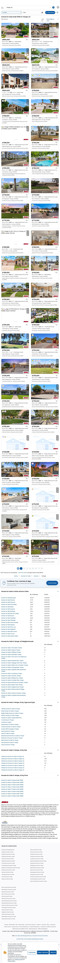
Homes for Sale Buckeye (8, 611)
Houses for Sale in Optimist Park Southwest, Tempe (13, 670)
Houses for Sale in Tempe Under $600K (12, 791)
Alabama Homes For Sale (8, 854)
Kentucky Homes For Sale (36, 856)
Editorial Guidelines (43, 929)
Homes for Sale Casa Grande (9, 622)
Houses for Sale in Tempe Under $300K (12, 784)
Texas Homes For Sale (7, 909)
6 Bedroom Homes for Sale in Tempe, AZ (12, 767)
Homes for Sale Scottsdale (9, 604)
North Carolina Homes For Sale (38, 876)
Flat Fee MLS (12, 924)
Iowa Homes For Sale (7, 876)
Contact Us (52, 924)
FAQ (16, 924)
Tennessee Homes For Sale (9, 907)
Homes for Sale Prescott (8, 602)
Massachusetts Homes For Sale (38, 861)
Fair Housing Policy (24, 926)
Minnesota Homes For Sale (37, 867)
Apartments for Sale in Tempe (9, 724)
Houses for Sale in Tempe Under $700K (12, 793)
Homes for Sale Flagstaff (8, 629)
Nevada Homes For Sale (8, 891)
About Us (44, 924)
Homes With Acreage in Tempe (10, 729)
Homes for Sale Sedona (8, 625)
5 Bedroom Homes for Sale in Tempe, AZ (12, 765)
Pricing (6, 924)
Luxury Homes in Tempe (8, 744)
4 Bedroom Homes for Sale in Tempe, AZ (12, 763)
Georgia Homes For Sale (8, 874)
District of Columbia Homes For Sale (11, 867)
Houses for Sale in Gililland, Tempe (11, 652)
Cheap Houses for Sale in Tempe (10, 709)
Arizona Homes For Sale (8, 858)
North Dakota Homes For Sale (37, 879)
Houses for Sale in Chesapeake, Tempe (12, 667)
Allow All (53, 952)
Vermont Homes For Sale (8, 914)
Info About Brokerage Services (23, 935)
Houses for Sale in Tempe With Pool (11, 718)
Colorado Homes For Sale (8, 863)
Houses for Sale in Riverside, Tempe (11, 654)
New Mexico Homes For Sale (9, 889)
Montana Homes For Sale (36, 874)
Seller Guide (21, 924)
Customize (32, 952)
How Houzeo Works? (30, 924)
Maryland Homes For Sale (36, 863)
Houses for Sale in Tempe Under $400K (12, 787)
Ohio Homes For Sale (7, 896)
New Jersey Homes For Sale (9, 887)
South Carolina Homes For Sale (9, 905)
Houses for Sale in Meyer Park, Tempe (12, 684)
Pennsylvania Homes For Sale (9, 900)
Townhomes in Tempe (7, 720)
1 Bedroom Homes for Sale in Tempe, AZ (12, 756)
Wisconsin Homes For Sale (8, 918)
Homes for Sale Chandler (8, 620)
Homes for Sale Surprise (8, 609)
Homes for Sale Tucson (8, 634)
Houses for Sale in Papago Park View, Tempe (14, 663)
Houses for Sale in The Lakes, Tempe (11, 648)
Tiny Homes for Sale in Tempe (9, 742)
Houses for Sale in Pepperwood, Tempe (12, 687)
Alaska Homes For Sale (7, 852)
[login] (58, 7)
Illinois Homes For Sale (36, 849)
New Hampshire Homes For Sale (38, 881)
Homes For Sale (25, 576)
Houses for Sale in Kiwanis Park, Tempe (12, 660)
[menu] (2, 7)
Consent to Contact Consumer (48, 926)
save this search (22, 572)
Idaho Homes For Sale (7, 879)
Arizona (36, 576)
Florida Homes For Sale (7, 872)
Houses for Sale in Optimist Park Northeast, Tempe (13, 696)
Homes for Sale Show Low (8, 627)
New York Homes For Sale (8, 894)
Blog (48, 924)
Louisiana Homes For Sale (36, 858)
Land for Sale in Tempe (7, 733)
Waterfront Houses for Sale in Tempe (11, 738)
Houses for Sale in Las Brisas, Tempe (11, 673)
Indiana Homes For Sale (36, 854)
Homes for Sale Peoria (7, 616)
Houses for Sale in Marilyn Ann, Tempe (12, 678)
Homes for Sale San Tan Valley (10, 613)
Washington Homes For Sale (9, 916)
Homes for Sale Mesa (7, 607)
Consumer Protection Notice (40, 935)
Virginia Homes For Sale (8, 912)
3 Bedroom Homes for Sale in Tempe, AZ (12, 761)
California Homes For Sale (8, 861)
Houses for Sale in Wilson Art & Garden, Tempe (14, 665)
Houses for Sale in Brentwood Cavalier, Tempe (14, 682)
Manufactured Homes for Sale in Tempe (12, 735)
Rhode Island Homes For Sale (9, 903)
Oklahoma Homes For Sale (8, 898)
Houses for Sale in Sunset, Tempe (10, 650)
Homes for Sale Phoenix (8, 600)
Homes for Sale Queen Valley (9, 636)
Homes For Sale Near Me (8, 849)
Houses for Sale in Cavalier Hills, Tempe (12, 680)
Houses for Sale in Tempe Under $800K (12, 796)
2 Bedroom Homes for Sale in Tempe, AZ (12, 759)
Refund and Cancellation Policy (20, 929)
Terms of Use (7, 926)
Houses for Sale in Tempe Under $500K (12, 789)
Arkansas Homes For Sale (8, 856)
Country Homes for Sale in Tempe (10, 727)
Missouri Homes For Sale (36, 870)
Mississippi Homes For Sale (37, 872)
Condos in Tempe (6, 722)
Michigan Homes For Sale (36, 865)
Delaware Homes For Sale (8, 870)
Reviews (39, 924)
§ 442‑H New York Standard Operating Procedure (30, 939)
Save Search (50, 12)
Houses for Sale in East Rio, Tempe (11, 676)
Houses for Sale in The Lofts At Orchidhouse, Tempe (13, 657)
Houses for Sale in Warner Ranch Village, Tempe (12, 690)
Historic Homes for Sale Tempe (10, 715)
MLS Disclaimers (33, 929)
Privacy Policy (15, 926)
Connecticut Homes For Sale (9, 865)
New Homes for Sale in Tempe (9, 740)
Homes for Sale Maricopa (8, 598)
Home (16, 576)
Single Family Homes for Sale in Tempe (12, 713)
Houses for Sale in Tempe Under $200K (12, 782)
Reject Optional (43, 952)
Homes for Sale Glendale (8, 618)
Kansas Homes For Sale (36, 852)
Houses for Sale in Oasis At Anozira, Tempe (13, 693)
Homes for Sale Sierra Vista (9, 631)
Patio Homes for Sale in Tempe (10, 711)
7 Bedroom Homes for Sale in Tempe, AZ (12, 770)
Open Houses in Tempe (7, 731)
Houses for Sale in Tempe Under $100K (12, 780)
